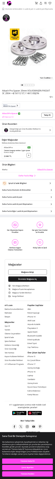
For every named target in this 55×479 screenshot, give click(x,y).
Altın (29, 309)
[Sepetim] (36, 3)
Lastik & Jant (28, 9)
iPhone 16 (31, 372)
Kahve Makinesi (34, 391)
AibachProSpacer (10, 113)
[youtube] (33, 428)
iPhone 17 (31, 364)
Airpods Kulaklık (34, 324)
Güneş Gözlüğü (34, 368)
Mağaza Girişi (27, 272)
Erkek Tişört (32, 343)
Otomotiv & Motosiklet (13, 9)
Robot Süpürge (34, 313)
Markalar (8, 313)
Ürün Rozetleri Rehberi (14, 360)
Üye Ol (7, 326)
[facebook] (14, 428)
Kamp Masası (33, 395)
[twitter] (20, 428)
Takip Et (47, 115)
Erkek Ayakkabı (34, 340)
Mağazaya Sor (9, 117)
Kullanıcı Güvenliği (12, 345)
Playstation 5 (33, 328)
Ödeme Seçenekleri (12, 334)
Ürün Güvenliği (11, 349)
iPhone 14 (31, 317)
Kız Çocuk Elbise (34, 360)
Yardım (7, 330)
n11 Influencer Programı (14, 364)
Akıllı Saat (31, 321)
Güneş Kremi (33, 383)
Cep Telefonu (33, 347)
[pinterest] (40, 428)
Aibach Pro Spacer (45, 169)
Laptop (30, 376)
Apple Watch (33, 332)
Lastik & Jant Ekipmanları (45, 9)
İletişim (7, 317)
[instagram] (27, 428)
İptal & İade (9, 337)
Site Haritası (9, 353)
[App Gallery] (35, 413)
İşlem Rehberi (10, 341)
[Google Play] (19, 413)
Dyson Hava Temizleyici (37, 387)
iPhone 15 (31, 356)
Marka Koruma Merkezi (14, 309)
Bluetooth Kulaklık (35, 336)
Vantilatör (31, 379)
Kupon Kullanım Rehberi (14, 356)
